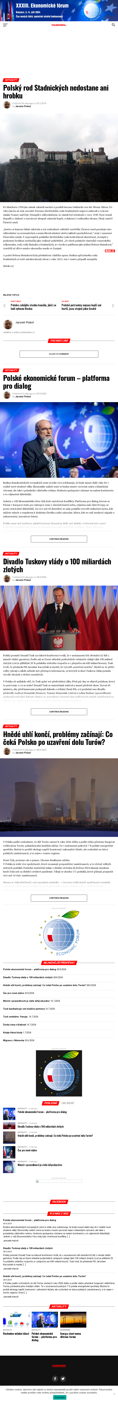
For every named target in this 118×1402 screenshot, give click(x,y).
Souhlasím (60, 1397)
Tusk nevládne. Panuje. (15, 1016)
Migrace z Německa (13, 1040)
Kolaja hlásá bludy (12, 1032)
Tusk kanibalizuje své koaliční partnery (24, 1009)
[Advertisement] (59, 55)
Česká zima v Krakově (14, 1024)
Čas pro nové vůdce (13, 993)
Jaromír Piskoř (23, 106)
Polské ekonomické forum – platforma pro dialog (29, 969)
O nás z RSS (60, 1213)
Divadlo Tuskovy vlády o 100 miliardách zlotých (28, 977)
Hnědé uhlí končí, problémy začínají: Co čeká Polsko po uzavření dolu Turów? (44, 985)
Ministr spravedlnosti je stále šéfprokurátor (26, 1001)
